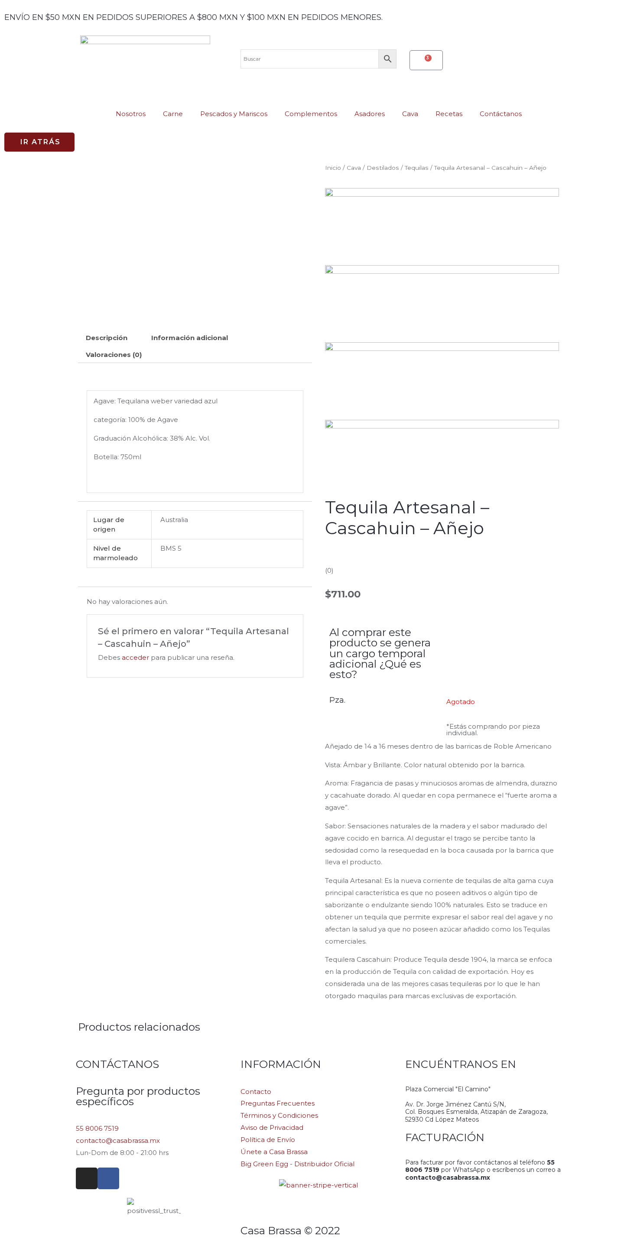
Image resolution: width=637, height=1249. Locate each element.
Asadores (369, 114)
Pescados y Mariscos (233, 114)
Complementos (311, 114)
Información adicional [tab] (189, 338)
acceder (135, 657)
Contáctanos (501, 114)
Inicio (333, 167)
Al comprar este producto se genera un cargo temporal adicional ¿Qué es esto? (380, 653)
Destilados (383, 167)
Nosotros (131, 114)
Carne (173, 114)
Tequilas (417, 167)
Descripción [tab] (106, 338)
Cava (410, 114)
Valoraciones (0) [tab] (114, 354)
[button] (39, 142)
